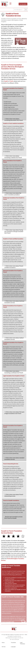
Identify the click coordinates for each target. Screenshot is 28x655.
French (11, 81)
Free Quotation (23, 4)
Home (3, 642)
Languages (13, 646)
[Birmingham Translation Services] (14, 631)
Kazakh (6, 81)
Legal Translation (22, 643)
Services (4, 646)
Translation (13, 642)
